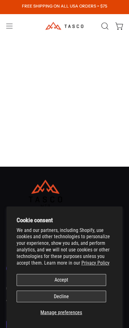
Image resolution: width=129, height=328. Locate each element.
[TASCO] (64, 26)
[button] (104, 26)
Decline (61, 296)
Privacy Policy (95, 263)
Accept (61, 280)
